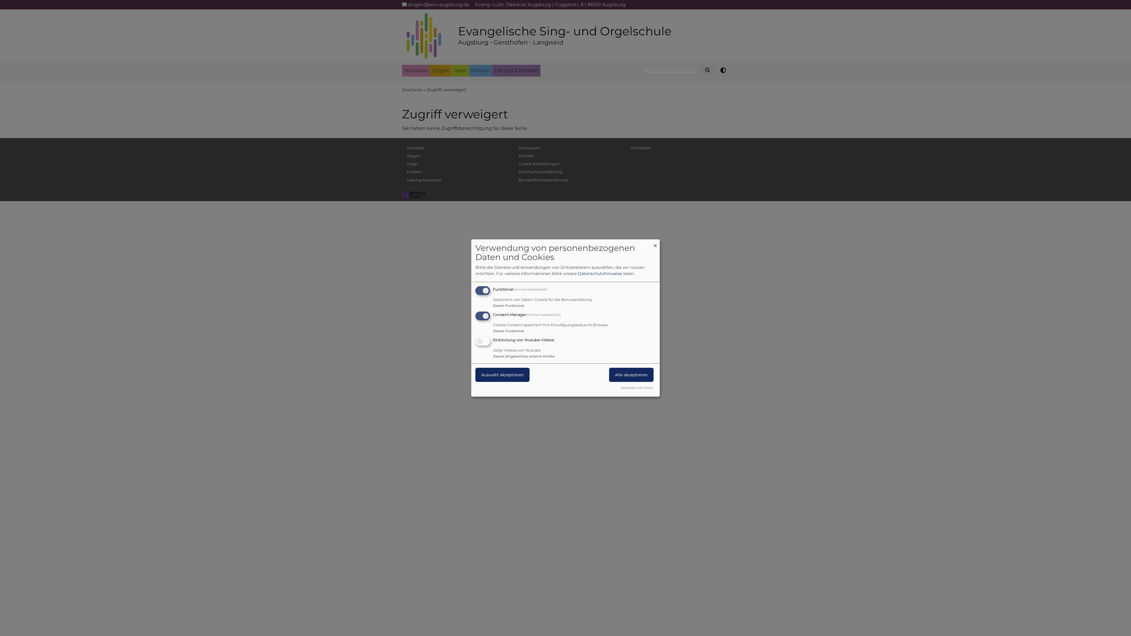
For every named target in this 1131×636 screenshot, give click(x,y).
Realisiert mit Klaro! (637, 388)
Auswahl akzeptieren (502, 374)
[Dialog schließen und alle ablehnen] (655, 243)
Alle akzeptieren (631, 374)
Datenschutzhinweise (600, 273)
